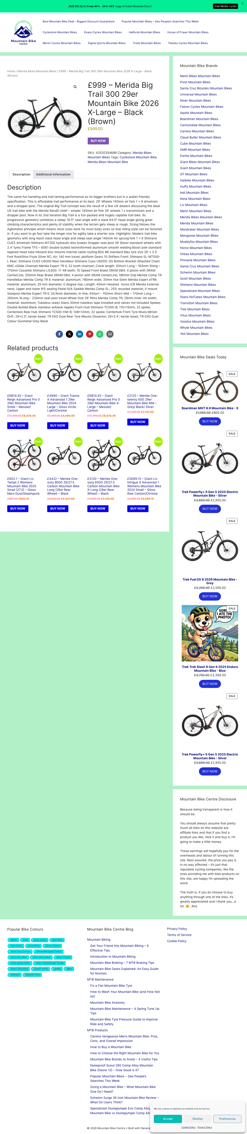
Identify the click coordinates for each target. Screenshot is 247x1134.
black (14, 939)
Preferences (227, 1118)
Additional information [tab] (53, 174)
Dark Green (16, 945)
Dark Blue (57, 940)
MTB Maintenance (100, 979)
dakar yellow (40, 940)
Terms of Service (179, 935)
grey (69, 968)
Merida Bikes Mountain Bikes (37, 71)
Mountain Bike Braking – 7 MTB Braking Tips (122, 962)
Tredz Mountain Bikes (147, 43)
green (57, 968)
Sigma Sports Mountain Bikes (107, 43)
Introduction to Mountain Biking (112, 956)
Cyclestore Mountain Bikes (60, 32)
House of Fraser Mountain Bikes (187, 32)
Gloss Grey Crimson (20, 951)
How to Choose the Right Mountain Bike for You (124, 1053)
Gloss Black (34, 945)
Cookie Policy (189, 1127)
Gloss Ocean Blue (42, 957)
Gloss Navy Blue (19, 957)
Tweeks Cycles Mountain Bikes (188, 43)
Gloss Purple (63, 957)
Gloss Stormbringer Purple (50, 963)
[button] (75, 87)
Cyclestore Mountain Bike (138, 157)
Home (11, 71)
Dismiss (198, 1118)
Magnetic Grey (32, 974)
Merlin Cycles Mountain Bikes (62, 43)
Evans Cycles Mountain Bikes (103, 32)
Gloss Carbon (53, 945)
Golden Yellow (41, 969)
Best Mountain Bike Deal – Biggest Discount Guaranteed (78, 21)
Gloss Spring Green (20, 963)
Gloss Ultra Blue (19, 968)
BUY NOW (98, 141)
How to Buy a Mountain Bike (110, 1047)
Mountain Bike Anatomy (107, 1002)
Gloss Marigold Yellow (48, 951)
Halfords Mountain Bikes (144, 32)
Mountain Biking (98, 939)
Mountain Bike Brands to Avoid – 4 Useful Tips (124, 1059)
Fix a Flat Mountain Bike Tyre (111, 985)
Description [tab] (21, 174)
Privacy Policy (204, 1127)
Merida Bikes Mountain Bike (108, 162)
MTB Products (97, 1030)
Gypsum (15, 974)
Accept (168, 1118)
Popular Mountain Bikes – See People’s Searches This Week (160, 21)
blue (25, 939)
